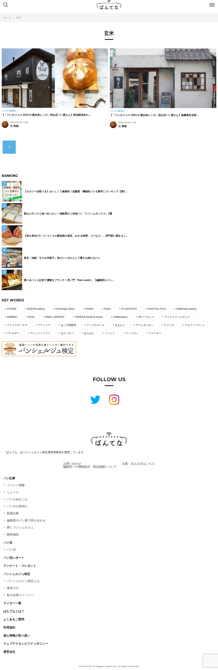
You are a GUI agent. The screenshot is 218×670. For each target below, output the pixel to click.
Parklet (89, 308)
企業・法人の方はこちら (138, 463)
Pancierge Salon (65, 308)
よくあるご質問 (13, 619)
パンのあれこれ (17, 499)
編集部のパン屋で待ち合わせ (26, 520)
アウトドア (44, 325)
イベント (110, 333)
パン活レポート (13, 557)
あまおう (120, 325)
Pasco (107, 308)
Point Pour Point (156, 308)
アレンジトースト (40, 333)
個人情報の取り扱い (16, 635)
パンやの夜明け (17, 506)
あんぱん (89, 333)
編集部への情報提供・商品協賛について (90, 466)
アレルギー (13, 333)
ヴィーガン (131, 333)
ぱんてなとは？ (13, 611)
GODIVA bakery (36, 308)
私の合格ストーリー (20, 594)
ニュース (13, 492)
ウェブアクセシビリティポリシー (25, 643)
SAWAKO (12, 316)
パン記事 (9, 478)
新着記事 (13, 513)
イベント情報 (16, 484)
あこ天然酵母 (68, 325)
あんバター (67, 333)
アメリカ (169, 325)
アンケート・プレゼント (19, 565)
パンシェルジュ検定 (16, 574)
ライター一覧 (12, 603)
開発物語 (13, 534)
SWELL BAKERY (55, 316)
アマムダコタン (144, 325)
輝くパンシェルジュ (20, 527)
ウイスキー (155, 333)
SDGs (31, 316)
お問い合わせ (72, 463)
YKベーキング (146, 316)
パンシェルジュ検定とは (23, 580)
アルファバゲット (195, 325)
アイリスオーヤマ (17, 325)
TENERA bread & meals (89, 316)
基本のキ (13, 587)
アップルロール (96, 325)
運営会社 (9, 651)
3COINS (11, 308)
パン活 (7, 542)
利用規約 (9, 627)
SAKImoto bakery (186, 308)
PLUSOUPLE (129, 308)
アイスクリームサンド (177, 316)
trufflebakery (120, 316)
